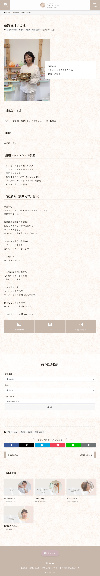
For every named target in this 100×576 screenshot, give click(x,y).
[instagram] (47, 563)
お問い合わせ (34, 568)
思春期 (21, 30)
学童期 (28, 30)
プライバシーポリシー (50, 568)
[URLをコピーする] (88, 445)
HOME (24, 568)
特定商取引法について (70, 568)
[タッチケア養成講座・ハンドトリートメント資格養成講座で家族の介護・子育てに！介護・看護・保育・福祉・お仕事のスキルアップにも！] (50, 5)
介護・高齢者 (36, 30)
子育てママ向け (12, 30)
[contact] (53, 563)
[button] (11, 445)
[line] (50, 563)
